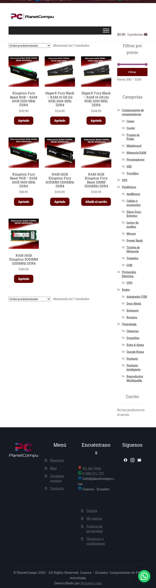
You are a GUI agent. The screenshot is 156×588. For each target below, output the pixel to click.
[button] (144, 576)
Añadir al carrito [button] (96, 202)
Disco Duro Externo (134, 214)
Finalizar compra (57, 478)
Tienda (91, 510)
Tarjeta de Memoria (133, 249)
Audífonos (133, 194)
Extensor (133, 310)
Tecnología (129, 324)
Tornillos (133, 173)
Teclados (132, 258)
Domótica (133, 338)
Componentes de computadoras (133, 112)
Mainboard (134, 146)
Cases (130, 121)
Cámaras (133, 331)
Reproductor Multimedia (135, 378)
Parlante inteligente (134, 367)
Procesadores (135, 159)
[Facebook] (126, 460)
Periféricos (129, 187)
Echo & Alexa (135, 345)
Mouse (131, 234)
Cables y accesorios (134, 203)
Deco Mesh (134, 303)
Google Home (135, 352)
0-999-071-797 (93, 473)
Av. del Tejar (91, 468)
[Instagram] (132, 460)
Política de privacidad (94, 528)
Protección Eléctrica (129, 274)
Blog (53, 468)
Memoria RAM (136, 153)
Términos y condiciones (95, 541)
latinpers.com (91, 583)
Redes (126, 290)
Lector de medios (133, 225)
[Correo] (139, 460)
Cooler (131, 128)
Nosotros (57, 460)
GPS (124, 180)
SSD (129, 166)
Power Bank (135, 240)
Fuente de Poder (133, 137)
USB (129, 265)
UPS (129, 283)
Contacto (57, 488)
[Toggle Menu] (106, 30)
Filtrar (132, 72)
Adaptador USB (137, 297)
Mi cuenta (94, 518)
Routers (132, 317)
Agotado (23, 120)
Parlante (132, 359)
